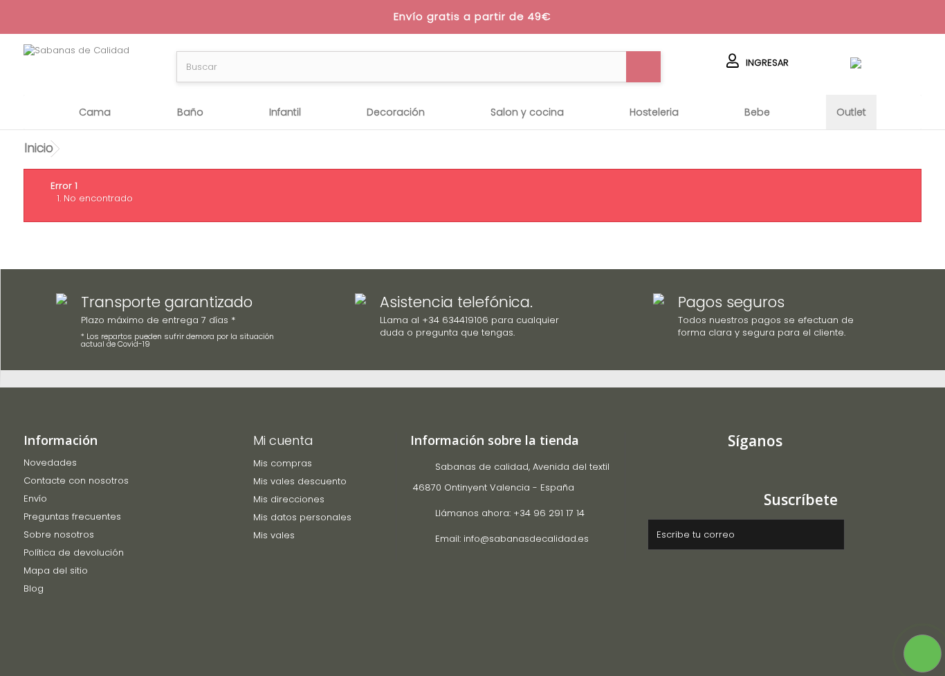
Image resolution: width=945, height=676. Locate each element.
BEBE (757, 112)
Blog (34, 588)
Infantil (285, 112)
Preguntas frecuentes (72, 516)
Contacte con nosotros (76, 480)
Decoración (396, 112)
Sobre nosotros (59, 534)
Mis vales (274, 535)
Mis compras (282, 463)
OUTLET (851, 112)
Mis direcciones (288, 499)
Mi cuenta (283, 440)
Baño (190, 112)
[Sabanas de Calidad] (89, 64)
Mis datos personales (302, 517)
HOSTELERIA (654, 112)
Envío (35, 498)
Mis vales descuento (300, 481)
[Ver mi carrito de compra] (856, 64)
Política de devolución (74, 552)
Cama (95, 112)
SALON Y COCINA (527, 112)
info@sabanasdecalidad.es (526, 538)
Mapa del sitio (56, 570)
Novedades (50, 462)
